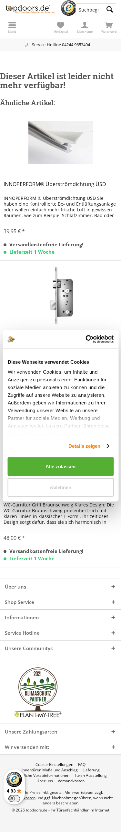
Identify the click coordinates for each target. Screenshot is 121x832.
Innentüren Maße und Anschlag (50, 770)
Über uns (44, 781)
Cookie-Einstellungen (54, 764)
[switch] (14, 798)
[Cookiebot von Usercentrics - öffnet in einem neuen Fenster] (86, 339)
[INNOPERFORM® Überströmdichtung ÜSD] (60, 142)
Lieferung (91, 770)
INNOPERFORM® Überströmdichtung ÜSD (55, 184)
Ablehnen (60, 487)
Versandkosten (71, 781)
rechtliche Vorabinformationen (42, 775)
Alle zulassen (60, 466)
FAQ (82, 764)
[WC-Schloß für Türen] (60, 296)
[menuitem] (109, 27)
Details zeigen (84, 446)
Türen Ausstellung (90, 775)
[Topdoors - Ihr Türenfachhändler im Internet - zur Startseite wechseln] (30, 9)
